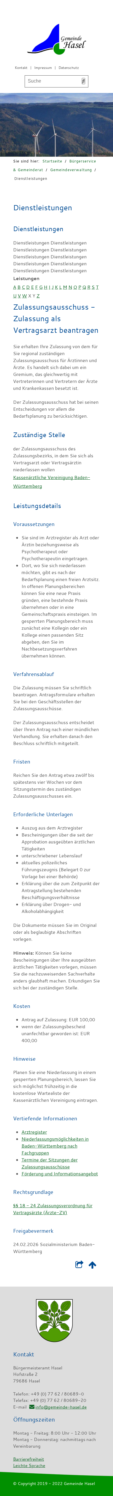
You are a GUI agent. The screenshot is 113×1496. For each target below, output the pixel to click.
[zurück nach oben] (92, 1266)
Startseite (52, 161)
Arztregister (34, 1132)
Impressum (43, 67)
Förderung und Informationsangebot (59, 1173)
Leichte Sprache (29, 1465)
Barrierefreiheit (28, 1459)
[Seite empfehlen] (79, 1266)
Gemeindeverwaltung (71, 169)
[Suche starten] (83, 81)
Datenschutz (69, 67)
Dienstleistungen (30, 178)
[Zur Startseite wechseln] (56, 40)
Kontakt (21, 67)
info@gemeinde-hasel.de (61, 1407)
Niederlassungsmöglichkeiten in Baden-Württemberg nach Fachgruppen (55, 1146)
